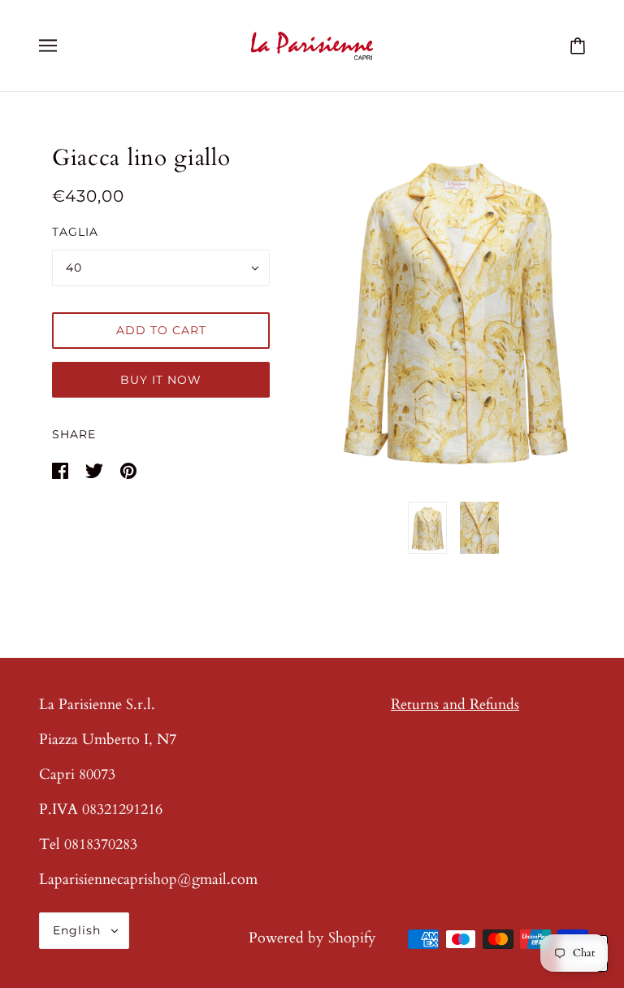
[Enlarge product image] (453, 306)
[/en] (312, 44)
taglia (75, 231)
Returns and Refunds (455, 704)
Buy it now (161, 379)
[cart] (577, 45)
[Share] (62, 469)
